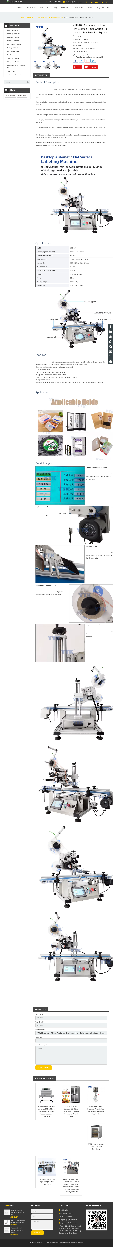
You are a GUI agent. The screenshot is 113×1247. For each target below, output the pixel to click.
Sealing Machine (13, 41)
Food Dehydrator (13, 51)
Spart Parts (11, 71)
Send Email (91, 67)
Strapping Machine (13, 58)
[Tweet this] (81, 61)
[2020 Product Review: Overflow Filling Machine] (7, 1225)
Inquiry (78, 67)
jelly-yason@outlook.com (68, 1223)
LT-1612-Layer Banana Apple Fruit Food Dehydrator (96, 1146)
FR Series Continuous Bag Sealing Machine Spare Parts (47, 1181)
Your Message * (40, 1045)
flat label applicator (82, 55)
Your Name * (39, 1014)
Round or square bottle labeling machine (90, 57)
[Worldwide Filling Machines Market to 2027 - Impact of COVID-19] (7, 1215)
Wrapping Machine (13, 62)
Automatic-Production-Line (16, 75)
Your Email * (39, 1022)
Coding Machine (13, 48)
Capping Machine (13, 37)
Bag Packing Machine (14, 44)
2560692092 (64, 1210)
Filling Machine (12, 30)
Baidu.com (22, 96)
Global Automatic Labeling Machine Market (16, 1230)
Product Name (40, 1029)
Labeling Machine (41, 17)
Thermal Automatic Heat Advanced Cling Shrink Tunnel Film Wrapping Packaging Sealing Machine (46, 1111)
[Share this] (75, 61)
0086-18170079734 (54, 2)
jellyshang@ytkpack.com (73, 2)
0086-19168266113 (66, 1213)
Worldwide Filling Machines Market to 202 (17, 1212)
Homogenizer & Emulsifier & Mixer (17, 66)
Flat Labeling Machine (56, 17)
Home (22, 17)
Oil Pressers (11, 55)
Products (30, 17)
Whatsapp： (39, 1037)
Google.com (10, 96)
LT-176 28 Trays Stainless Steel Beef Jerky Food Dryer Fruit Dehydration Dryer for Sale (71, 1111)
